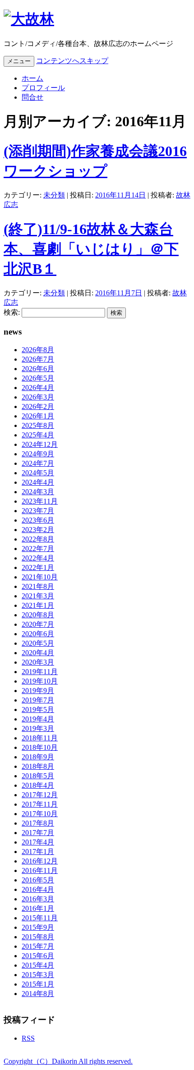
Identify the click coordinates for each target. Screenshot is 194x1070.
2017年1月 (38, 851)
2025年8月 (38, 425)
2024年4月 (38, 482)
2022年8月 (38, 539)
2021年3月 (38, 596)
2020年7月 (38, 624)
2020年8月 (38, 615)
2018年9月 (38, 757)
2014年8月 (38, 993)
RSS (28, 1038)
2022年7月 (38, 548)
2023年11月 (40, 501)
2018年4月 (38, 785)
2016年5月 (38, 880)
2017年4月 (38, 842)
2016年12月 (40, 861)
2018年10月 (40, 747)
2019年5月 (38, 709)
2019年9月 (38, 690)
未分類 (54, 195)
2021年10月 (40, 577)
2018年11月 (40, 738)
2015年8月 (38, 937)
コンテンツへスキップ (72, 60)
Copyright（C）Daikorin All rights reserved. (68, 1061)
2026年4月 (38, 387)
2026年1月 (38, 416)
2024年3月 (38, 492)
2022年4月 (38, 558)
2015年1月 (38, 984)
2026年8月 (38, 350)
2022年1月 (38, 567)
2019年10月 (40, 681)
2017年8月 (38, 823)
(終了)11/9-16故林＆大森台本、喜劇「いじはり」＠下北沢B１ (91, 249)
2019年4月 (38, 719)
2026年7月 (38, 359)
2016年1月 (38, 908)
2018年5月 (38, 776)
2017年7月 (38, 832)
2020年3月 (38, 662)
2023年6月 (38, 520)
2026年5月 (38, 378)
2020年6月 (38, 634)
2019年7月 (38, 700)
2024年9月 (38, 454)
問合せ (32, 97)
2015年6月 (38, 956)
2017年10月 (40, 813)
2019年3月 (38, 728)
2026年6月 (38, 368)
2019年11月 (40, 671)
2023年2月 (38, 529)
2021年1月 (38, 605)
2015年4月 (38, 965)
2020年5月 (38, 643)
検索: (12, 312)
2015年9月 (38, 927)
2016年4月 (38, 889)
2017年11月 (40, 804)
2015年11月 (40, 918)
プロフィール (43, 88)
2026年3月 (38, 397)
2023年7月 (38, 510)
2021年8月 (38, 586)
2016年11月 (40, 870)
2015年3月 (38, 974)
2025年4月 (38, 435)
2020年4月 (38, 653)
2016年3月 (38, 899)
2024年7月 (38, 463)
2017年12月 (40, 795)
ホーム (32, 78)
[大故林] (29, 19)
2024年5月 (38, 473)
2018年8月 (38, 766)
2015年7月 (38, 946)
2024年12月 (40, 444)
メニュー (19, 61)
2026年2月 (38, 406)
